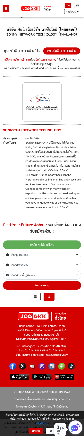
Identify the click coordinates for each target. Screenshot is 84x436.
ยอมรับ (36, 431)
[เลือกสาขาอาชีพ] (42, 265)
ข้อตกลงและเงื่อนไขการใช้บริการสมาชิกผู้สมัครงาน (42, 406)
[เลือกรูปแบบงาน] (42, 255)
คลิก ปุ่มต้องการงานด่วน (61, 51)
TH (68, 5)
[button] (9, 28)
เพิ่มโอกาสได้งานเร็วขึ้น (42, 244)
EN (77, 5)
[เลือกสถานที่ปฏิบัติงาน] (42, 275)
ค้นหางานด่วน (42, 285)
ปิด (50, 431)
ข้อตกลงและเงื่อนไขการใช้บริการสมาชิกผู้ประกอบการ (42, 399)
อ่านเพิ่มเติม (42, 424)
